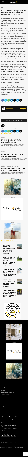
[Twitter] (5, 131)
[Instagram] (5, 435)
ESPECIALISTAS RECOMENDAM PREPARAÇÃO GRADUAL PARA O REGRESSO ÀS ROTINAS (11, 140)
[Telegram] (17, 131)
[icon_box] (9, 417)
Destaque (2, 6)
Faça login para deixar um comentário (14, 120)
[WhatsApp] (8, 131)
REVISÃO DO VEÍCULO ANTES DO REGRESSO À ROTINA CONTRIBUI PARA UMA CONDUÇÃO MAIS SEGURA (13, 168)
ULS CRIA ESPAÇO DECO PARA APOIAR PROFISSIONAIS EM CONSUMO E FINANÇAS (9, 283)
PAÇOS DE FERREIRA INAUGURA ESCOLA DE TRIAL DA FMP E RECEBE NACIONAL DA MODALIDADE (9, 294)
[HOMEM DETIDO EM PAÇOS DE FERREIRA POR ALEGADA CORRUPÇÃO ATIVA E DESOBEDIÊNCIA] (19, 270)
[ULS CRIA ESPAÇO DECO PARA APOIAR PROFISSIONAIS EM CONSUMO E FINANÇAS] (19, 281)
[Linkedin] (11, 131)
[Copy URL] (20, 131)
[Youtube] (15, 435)
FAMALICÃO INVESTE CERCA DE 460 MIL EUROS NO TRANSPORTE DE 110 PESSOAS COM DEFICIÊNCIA (9, 261)
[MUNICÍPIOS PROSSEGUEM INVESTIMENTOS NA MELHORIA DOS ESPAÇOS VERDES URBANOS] (19, 246)
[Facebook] (2, 131)
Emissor (7, 125)
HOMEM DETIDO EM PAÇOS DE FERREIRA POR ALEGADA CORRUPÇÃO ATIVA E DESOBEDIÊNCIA (9, 273)
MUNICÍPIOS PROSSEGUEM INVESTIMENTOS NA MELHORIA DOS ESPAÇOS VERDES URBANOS (9, 249)
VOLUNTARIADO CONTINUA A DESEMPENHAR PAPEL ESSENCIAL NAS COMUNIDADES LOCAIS (12, 154)
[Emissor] (3, 125)
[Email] (14, 131)
